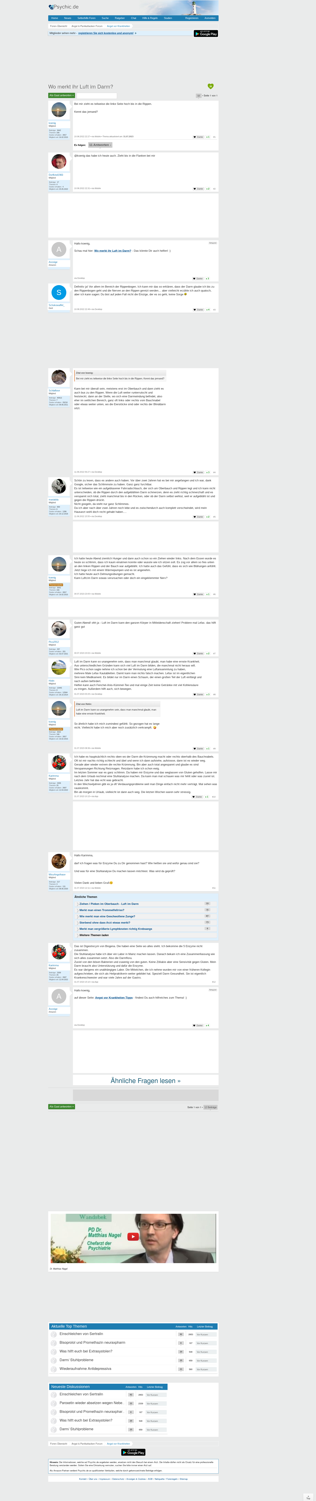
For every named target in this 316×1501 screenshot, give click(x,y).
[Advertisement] (146, 826)
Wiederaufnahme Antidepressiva (85, 1368)
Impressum (104, 1478)
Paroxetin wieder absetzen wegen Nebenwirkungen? (101, 1402)
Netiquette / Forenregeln (166, 1478)
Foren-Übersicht (58, 1443)
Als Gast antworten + (62, 95)
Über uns (93, 1478)
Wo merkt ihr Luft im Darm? (80, 86)
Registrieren (191, 18)
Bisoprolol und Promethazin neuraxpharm (92, 1342)
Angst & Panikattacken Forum (87, 1443)
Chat (133, 18)
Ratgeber (120, 18)
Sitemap (184, 1478)
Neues (67, 18)
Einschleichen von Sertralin (81, 1333)
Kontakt (83, 1478)
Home (54, 18)
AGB (150, 1478)
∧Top (308, 1497)
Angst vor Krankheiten (118, 1443)
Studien (168, 18)
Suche (105, 18)
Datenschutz (118, 1478)
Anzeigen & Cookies (136, 1478)
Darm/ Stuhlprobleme (76, 1359)
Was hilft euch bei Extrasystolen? (86, 1350)
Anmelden (210, 18)
